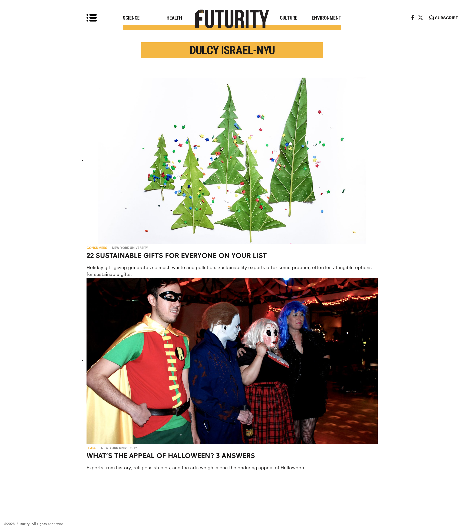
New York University (130, 248)
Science (131, 18)
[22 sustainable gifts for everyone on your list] (232, 161)
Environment (326, 18)
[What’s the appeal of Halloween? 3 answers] (232, 361)
